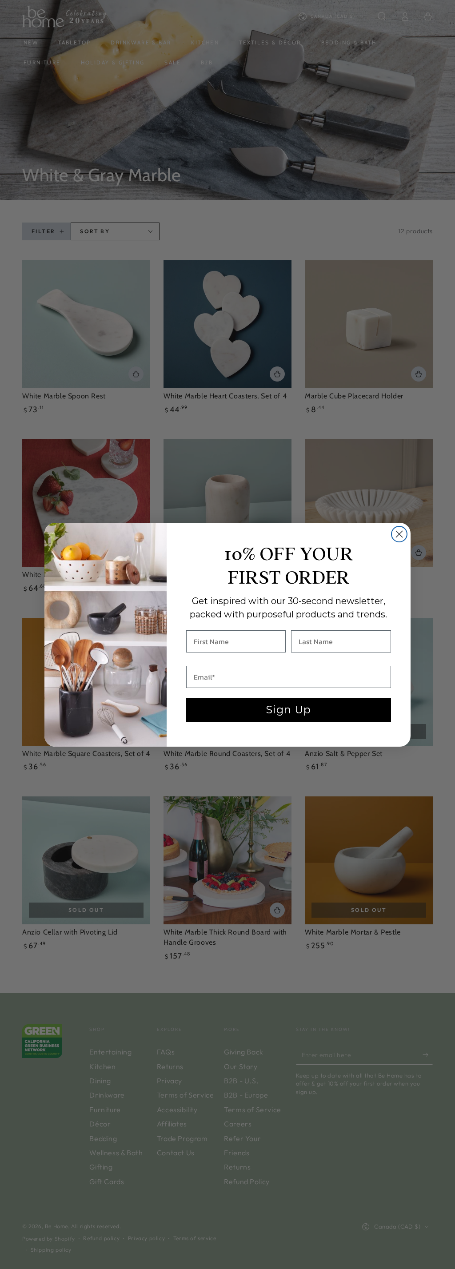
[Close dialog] (399, 534)
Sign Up (288, 709)
